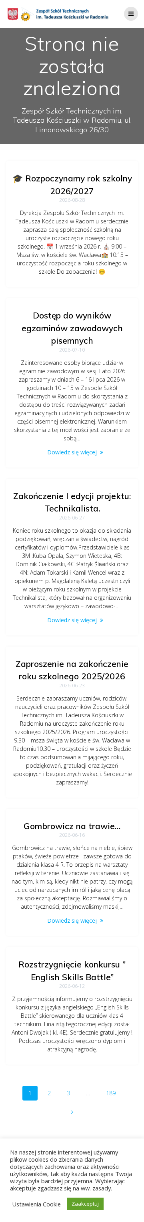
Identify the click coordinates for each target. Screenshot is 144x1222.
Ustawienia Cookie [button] (36, 1204)
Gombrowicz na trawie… (72, 826)
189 (114, 1093)
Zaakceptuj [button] (85, 1203)
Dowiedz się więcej (72, 452)
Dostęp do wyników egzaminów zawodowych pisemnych (72, 328)
